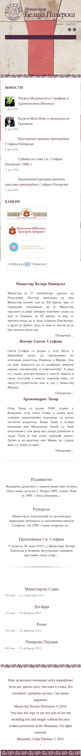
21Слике (10, 613)
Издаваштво (41, 479)
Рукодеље (41, 509)
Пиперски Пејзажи (41, 642)
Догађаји (41, 606)
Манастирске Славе (42, 589)
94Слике (10, 595)
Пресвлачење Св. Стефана (41, 539)
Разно (42, 624)
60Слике (10, 648)
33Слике (10, 630)
